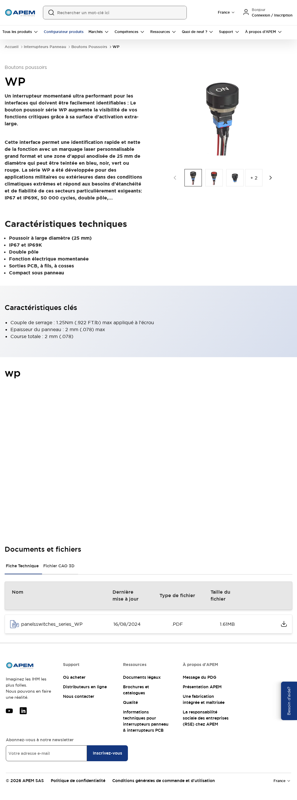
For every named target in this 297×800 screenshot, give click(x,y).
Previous (175, 177)
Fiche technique (22, 565)
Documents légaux (142, 677)
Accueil (12, 47)
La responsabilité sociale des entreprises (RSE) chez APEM (206, 718)
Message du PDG (199, 677)
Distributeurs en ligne (85, 686)
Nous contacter (78, 696)
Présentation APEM (202, 686)
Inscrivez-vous (107, 753)
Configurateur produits (64, 32)
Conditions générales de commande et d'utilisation (163, 780)
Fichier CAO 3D (59, 565)
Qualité (130, 702)
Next (270, 177)
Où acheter (74, 677)
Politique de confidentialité (78, 780)
